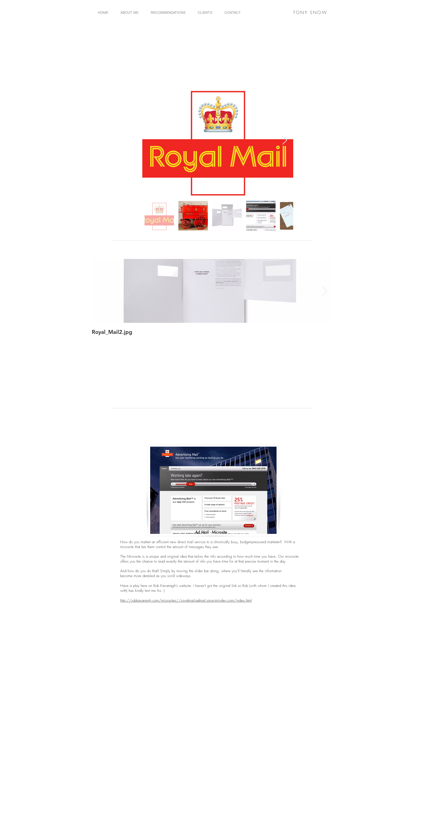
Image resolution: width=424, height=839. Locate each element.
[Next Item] (285, 140)
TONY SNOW (310, 12)
